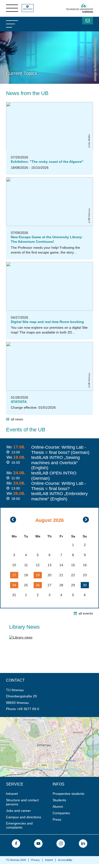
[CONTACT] (87, 20)
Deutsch (27, 9)
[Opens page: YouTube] (38, 843)
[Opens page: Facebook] (16, 843)
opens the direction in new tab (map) (28, 719)
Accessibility (65, 859)
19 (38, 575)
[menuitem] (28, 794)
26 (38, 585)
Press (57, 819)
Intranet (12, 794)
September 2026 (86, 520)
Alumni (58, 806)
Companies (61, 813)
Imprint (49, 859)
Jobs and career (18, 811)
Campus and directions (23, 817)
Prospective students (68, 794)
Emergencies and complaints (19, 825)
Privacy (35, 859)
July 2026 (13, 520)
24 (14, 585)
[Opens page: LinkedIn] (83, 843)
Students (59, 800)
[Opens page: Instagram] (60, 843)
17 (14, 575)
